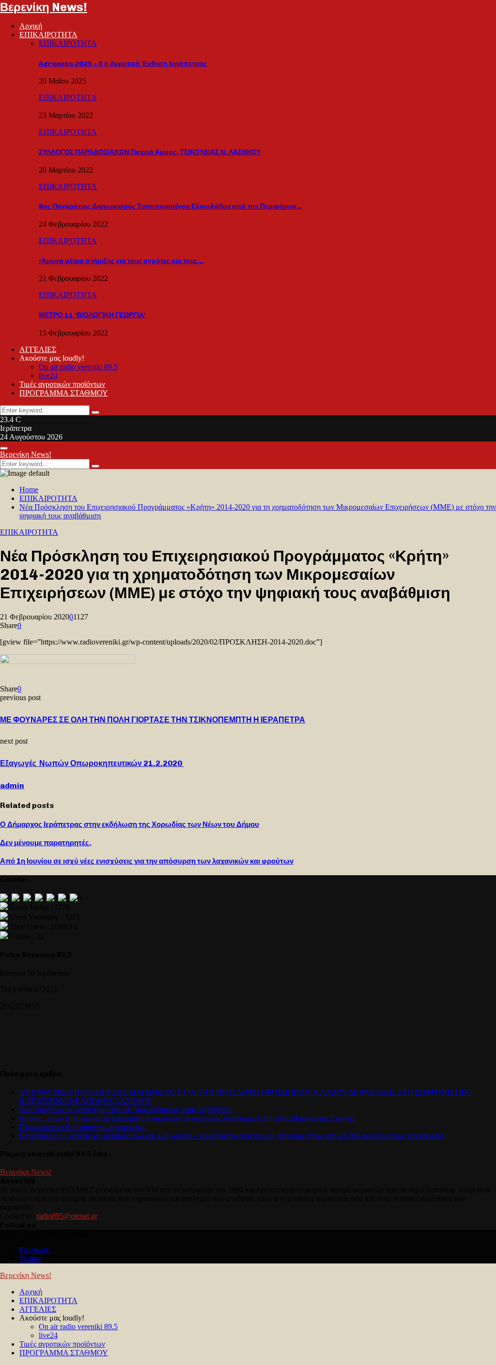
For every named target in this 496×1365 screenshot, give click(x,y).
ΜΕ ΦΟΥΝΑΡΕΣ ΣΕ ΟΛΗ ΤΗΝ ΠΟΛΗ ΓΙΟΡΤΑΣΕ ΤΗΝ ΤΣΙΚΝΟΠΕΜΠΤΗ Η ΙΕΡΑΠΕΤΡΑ (152, 719)
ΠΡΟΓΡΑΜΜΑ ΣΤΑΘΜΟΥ (63, 393)
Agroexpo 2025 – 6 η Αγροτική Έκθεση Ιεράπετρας (123, 63)
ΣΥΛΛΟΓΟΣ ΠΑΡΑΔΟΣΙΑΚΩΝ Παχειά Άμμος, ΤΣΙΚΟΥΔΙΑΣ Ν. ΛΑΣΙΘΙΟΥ (150, 152)
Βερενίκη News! (43, 7)
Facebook (34, 1250)
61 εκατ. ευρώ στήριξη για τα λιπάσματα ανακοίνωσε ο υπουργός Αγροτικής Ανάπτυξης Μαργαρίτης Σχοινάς (186, 1118)
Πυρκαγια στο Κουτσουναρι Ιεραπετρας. (82, 1127)
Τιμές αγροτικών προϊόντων (62, 384)
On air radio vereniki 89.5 (78, 367)
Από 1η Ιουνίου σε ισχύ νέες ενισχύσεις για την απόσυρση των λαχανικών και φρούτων (147, 861)
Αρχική (30, 26)
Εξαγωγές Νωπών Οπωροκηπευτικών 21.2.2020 (92, 763)
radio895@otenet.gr (66, 1216)
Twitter (30, 1259)
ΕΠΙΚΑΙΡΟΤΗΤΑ (48, 34)
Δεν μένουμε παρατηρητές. (45, 842)
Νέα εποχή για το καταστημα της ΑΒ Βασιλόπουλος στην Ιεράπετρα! (125, 1109)
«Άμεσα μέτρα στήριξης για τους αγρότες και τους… (121, 261)
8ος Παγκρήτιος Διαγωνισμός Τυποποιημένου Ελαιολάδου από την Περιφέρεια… (170, 206)
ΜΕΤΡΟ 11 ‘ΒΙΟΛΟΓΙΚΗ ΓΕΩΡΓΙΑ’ (92, 315)
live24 (48, 375)
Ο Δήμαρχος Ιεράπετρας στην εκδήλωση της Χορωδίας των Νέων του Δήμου (129, 824)
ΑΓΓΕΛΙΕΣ (37, 349)
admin (12, 785)
